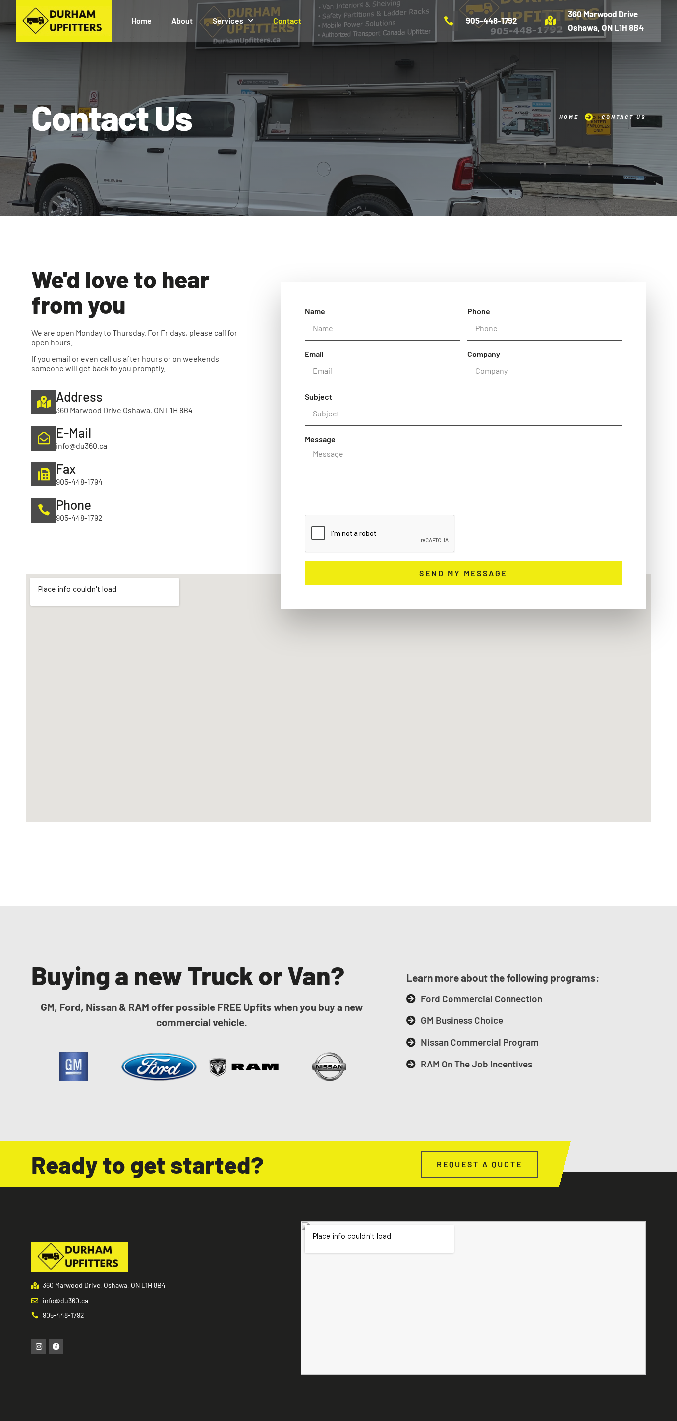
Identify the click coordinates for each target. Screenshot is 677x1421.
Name (315, 311)
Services (228, 20)
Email (314, 353)
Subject (318, 396)
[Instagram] (38, 1346)
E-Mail (73, 432)
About (182, 20)
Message (320, 439)
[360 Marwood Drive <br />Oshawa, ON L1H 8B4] (551, 21)
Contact (287, 20)
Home (141, 20)
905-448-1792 (491, 20)
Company (483, 353)
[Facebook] (56, 1346)
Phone (478, 311)
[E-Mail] (43, 438)
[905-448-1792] (448, 21)
